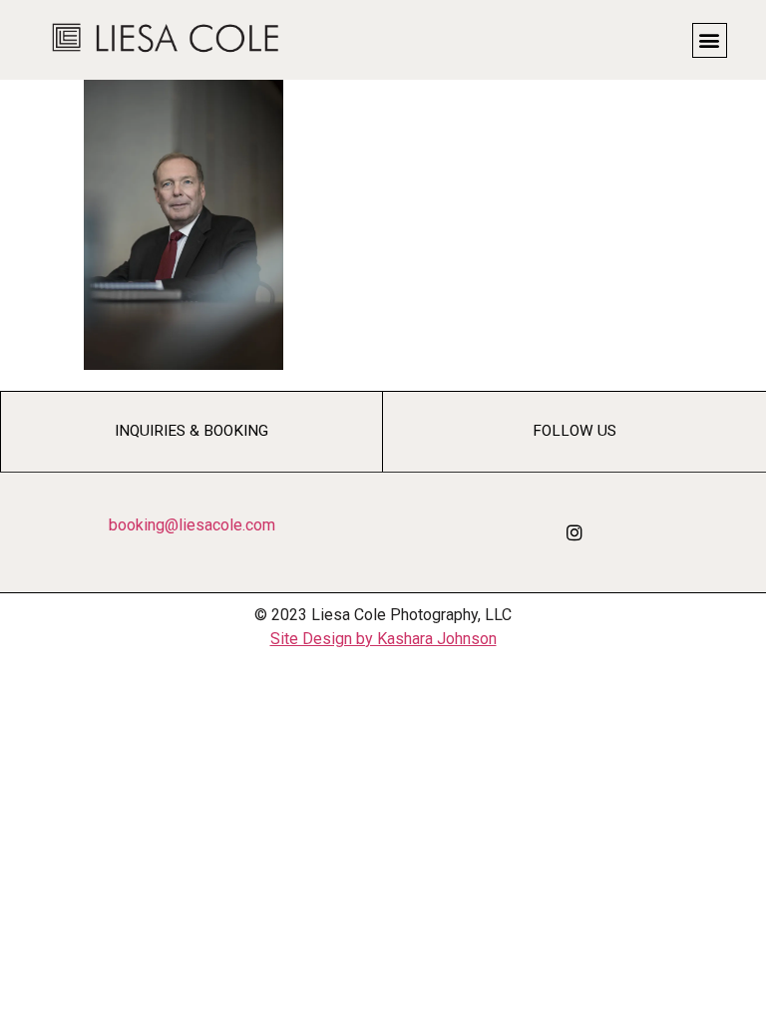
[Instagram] (574, 532)
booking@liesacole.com (192, 524)
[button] (709, 40)
